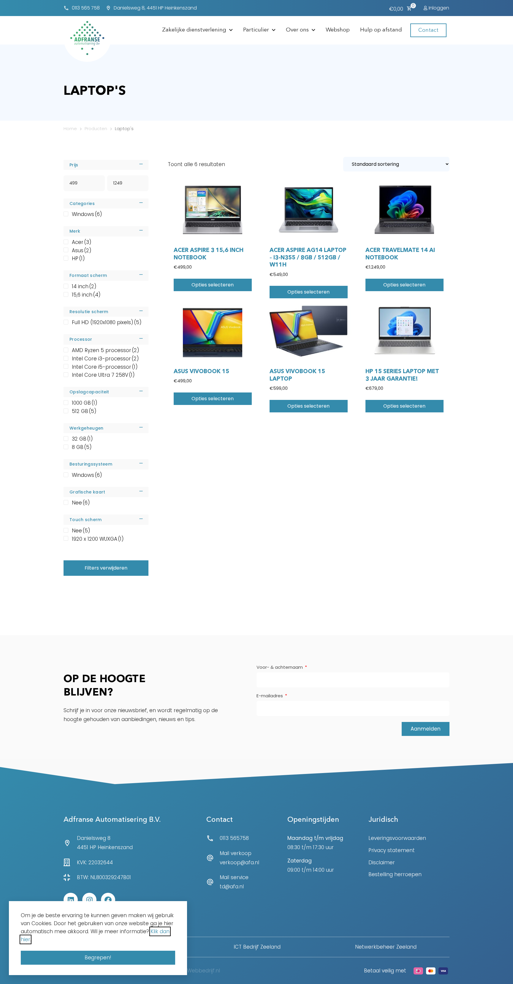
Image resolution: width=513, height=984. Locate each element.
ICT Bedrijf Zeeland (257, 946)
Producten (96, 128)
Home (70, 128)
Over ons (297, 30)
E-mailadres (270, 696)
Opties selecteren (212, 284)
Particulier (256, 30)
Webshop (338, 30)
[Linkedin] (71, 900)
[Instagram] (89, 900)
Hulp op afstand (381, 30)
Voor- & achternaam (280, 667)
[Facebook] (108, 900)
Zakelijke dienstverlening (194, 30)
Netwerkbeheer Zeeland (386, 946)
